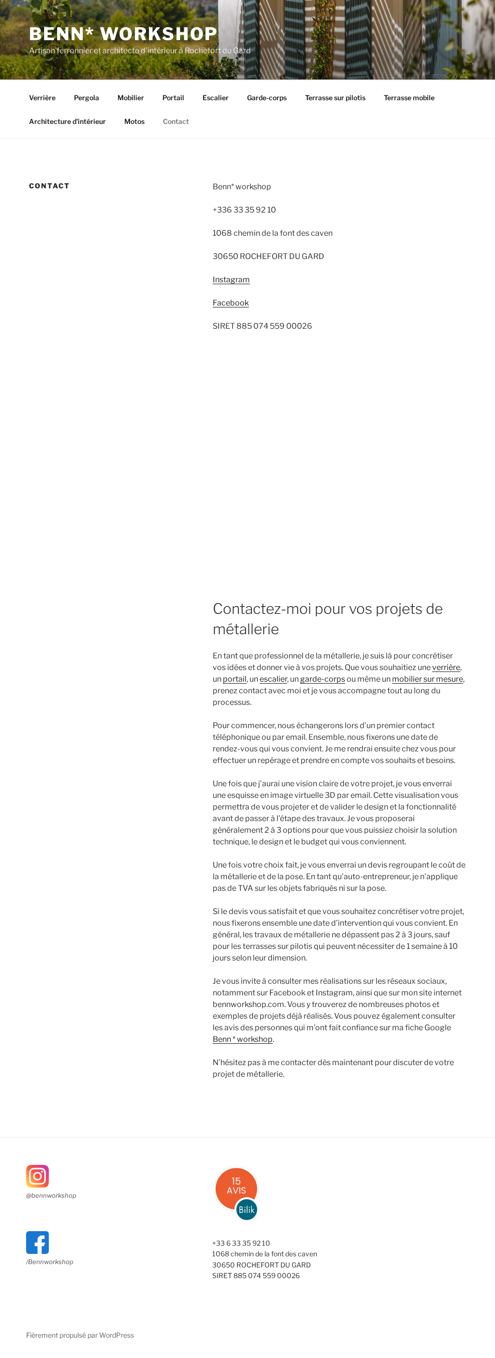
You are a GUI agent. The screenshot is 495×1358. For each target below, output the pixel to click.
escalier (273, 679)
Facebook (231, 302)
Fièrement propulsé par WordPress (80, 1335)
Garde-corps (267, 97)
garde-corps (322, 679)
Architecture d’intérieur (67, 121)
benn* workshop (123, 34)
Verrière (42, 97)
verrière (446, 667)
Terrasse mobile (409, 97)
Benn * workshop (243, 1039)
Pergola (86, 97)
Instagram (231, 279)
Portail (173, 97)
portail (235, 679)
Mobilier (130, 97)
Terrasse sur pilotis (335, 97)
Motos (134, 121)
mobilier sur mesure (427, 679)
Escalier (216, 97)
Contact (176, 121)
